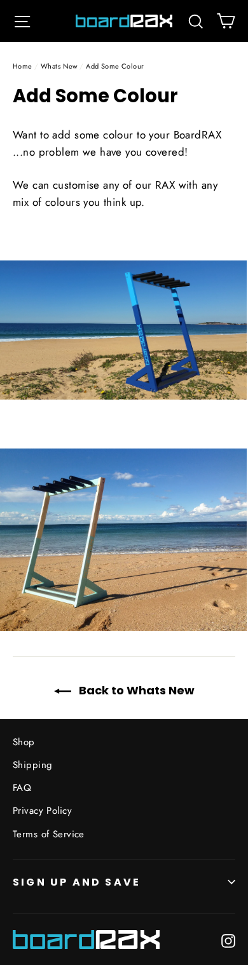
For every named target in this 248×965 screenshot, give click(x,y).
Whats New (59, 66)
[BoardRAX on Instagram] (228, 939)
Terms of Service (49, 834)
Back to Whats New (135, 690)
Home (22, 66)
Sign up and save (77, 882)
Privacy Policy (42, 811)
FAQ (22, 788)
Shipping (32, 765)
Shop (24, 742)
